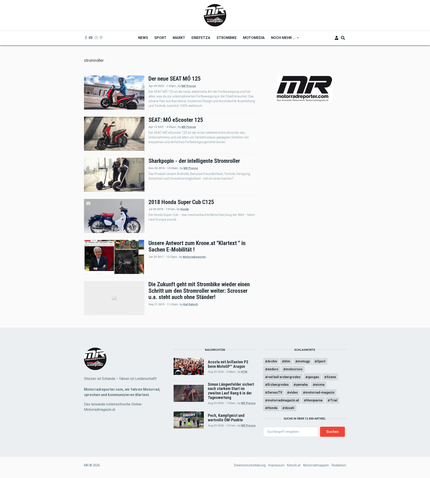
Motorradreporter (194, 256)
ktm (287, 361)
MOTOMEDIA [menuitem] (254, 38)
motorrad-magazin (319, 392)
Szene (331, 377)
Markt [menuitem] (179, 38)
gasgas (313, 377)
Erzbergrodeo (278, 384)
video (294, 392)
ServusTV (275, 392)
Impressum (276, 465)
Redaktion (339, 465)
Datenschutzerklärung (250, 465)
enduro (273, 369)
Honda (184, 209)
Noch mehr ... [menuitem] (281, 39)
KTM (244, 371)
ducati (289, 408)
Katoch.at (294, 465)
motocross (294, 369)
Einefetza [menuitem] (200, 38)
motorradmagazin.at (283, 400)
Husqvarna (314, 400)
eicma (320, 384)
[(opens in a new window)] (86, 38)
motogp (304, 361)
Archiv (272, 361)
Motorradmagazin (316, 465)
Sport (321, 361)
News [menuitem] (143, 38)
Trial (333, 400)
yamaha (302, 384)
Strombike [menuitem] (227, 38)
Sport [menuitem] (160, 38)
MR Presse (188, 86)
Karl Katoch (190, 304)
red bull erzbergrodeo (284, 377)
